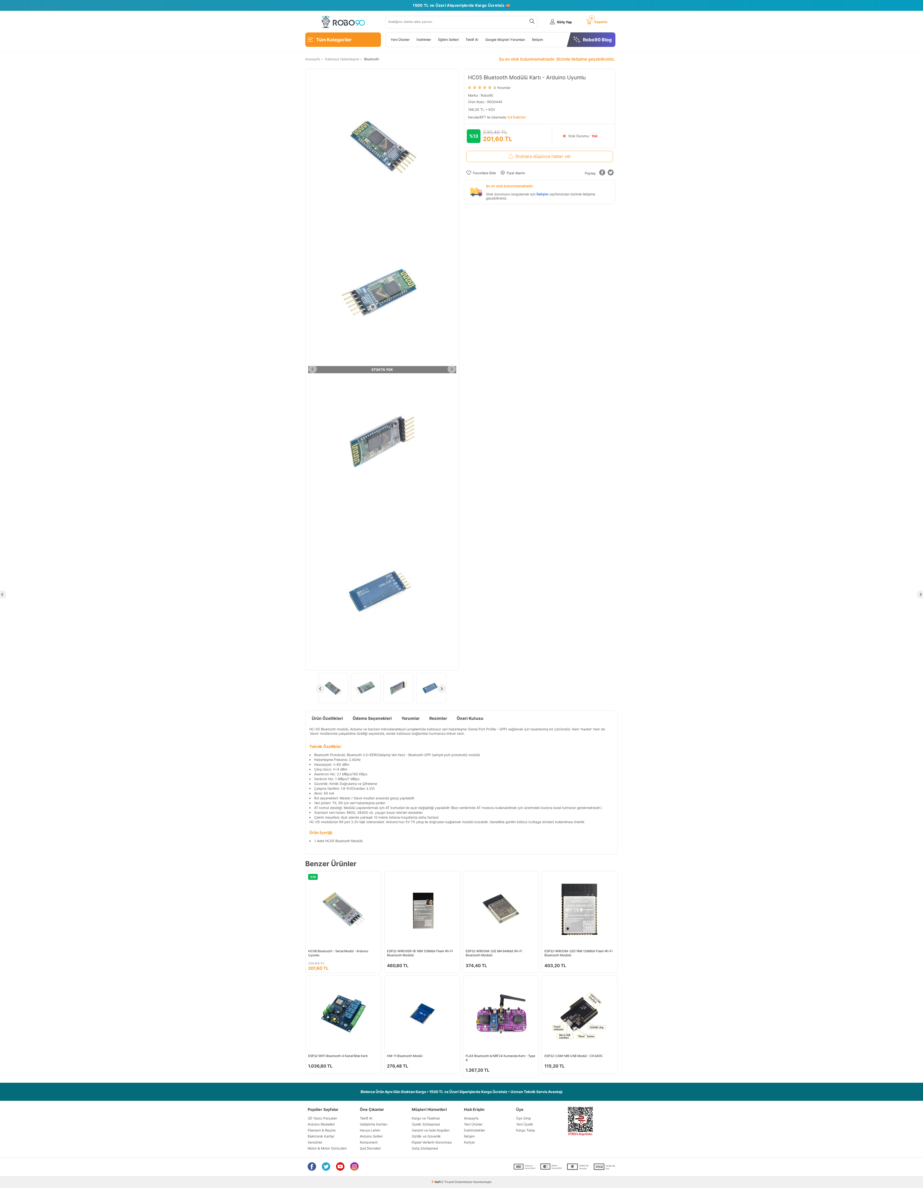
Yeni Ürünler (400, 39)
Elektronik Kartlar (321, 1136)
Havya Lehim (370, 1130)
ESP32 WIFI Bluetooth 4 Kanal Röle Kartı (338, 1056)
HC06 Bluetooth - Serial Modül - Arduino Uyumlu (338, 953)
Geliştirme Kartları (373, 1124)
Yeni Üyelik (524, 1124)
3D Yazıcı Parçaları (322, 1118)
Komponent (369, 1142)
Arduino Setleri (371, 1136)
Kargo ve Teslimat (426, 1118)
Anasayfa (471, 1118)
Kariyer (469, 1142)
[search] (531, 22)
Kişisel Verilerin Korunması (432, 1142)
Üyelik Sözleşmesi (426, 1124)
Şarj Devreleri (370, 1148)
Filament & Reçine (322, 1130)
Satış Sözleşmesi (425, 1148)
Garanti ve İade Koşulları (430, 1130)
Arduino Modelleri (321, 1124)
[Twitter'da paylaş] (610, 173)
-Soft (436, 1182)
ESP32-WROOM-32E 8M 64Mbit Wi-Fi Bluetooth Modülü (494, 953)
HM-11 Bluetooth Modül (404, 1056)
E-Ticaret (448, 1182)
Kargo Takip (525, 1130)
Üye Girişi (523, 1118)
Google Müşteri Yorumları (505, 39)
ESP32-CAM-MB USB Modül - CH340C (573, 1056)
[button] (602, 173)
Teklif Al (472, 39)
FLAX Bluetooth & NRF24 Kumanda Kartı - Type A (500, 1058)
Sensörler (315, 1142)
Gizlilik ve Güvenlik (426, 1136)
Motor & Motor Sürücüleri (327, 1148)
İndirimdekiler (474, 1130)
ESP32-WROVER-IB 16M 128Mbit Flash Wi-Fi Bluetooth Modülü (420, 953)
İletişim (537, 39)
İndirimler (424, 39)
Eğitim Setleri (448, 39)
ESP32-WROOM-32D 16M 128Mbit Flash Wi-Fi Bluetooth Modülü (578, 953)
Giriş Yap (564, 22)
